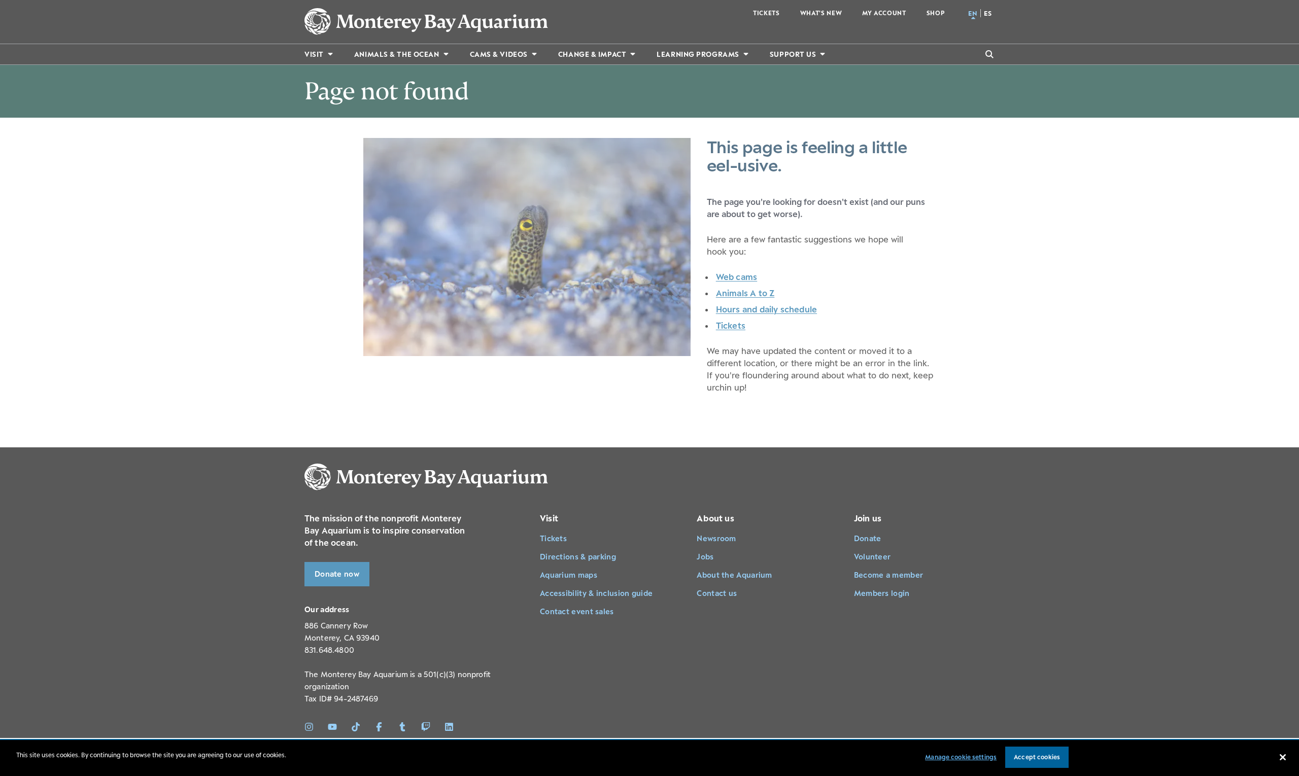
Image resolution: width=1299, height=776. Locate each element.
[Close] (1283, 757)
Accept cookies (1037, 757)
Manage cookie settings (961, 757)
